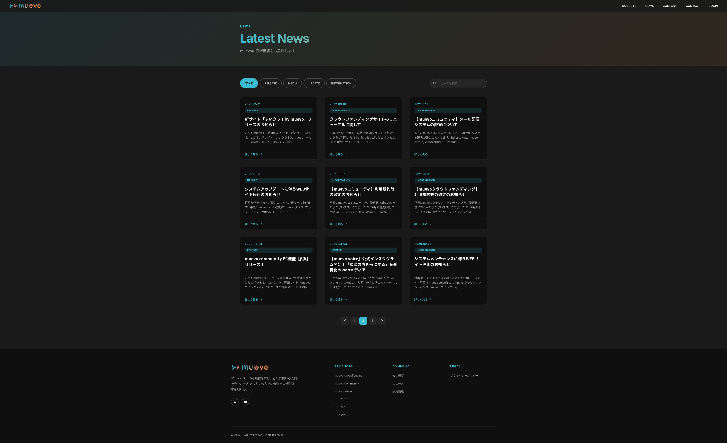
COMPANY (670, 5)
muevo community (347, 383)
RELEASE (270, 83)
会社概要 (398, 375)
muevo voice (343, 391)
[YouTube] (245, 401)
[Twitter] (235, 401)
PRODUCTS (629, 5)
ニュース (398, 383)
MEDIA (292, 83)
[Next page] (382, 321)
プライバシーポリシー (464, 375)
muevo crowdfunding (348, 375)
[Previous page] (345, 321)
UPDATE (314, 83)
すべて (249, 83)
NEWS (649, 5)
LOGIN (713, 5)
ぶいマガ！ (342, 415)
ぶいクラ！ (342, 399)
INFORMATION (341, 83)
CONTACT (693, 5)
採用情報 (398, 391)
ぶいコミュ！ (343, 407)
